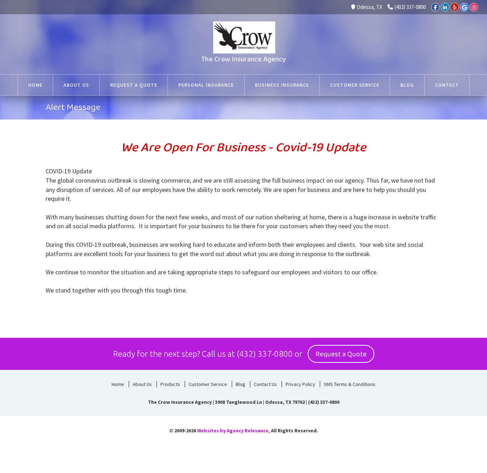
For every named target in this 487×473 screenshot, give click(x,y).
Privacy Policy (300, 384)
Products (170, 384)
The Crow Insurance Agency (243, 59)
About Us (142, 384)
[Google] (464, 7)
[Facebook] (435, 7)
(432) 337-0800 (410, 7)
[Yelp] (454, 7)
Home (118, 384)
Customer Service (208, 384)
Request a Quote (341, 354)
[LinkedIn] (445, 7)
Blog (240, 384)
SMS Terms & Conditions (349, 384)
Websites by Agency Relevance (232, 430)
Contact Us (265, 384)
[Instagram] (474, 7)
